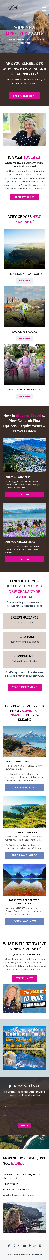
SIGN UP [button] (25, 1125)
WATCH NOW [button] (24, 978)
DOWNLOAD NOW (24, 921)
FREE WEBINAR (24, 787)
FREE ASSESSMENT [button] (24, 95)
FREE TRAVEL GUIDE (24, 855)
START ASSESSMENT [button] (24, 687)
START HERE (24, 494)
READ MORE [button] (24, 280)
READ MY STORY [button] (24, 197)
